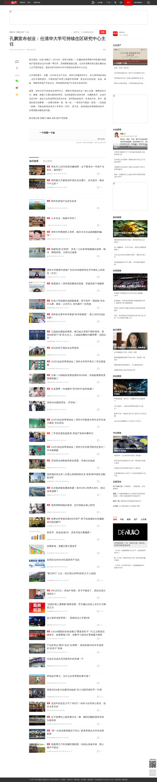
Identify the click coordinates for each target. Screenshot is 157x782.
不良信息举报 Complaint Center (104, 780)
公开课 (143, 519)
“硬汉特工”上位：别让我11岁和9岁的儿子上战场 (71, 573)
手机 (122, 519)
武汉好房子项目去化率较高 (65, 348)
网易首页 (23, 2)
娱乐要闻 (117, 330)
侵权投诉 (125, 780)
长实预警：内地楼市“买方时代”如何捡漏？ (72, 389)
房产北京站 (101, 139)
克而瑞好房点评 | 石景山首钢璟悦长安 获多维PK (130, 78)
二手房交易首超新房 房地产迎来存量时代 (72, 433)
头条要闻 (117, 129)
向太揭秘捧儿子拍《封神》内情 (125, 352)
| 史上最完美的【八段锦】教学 (126, 506)
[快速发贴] (17, 61)
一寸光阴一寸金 (47, 132)
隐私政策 (90, 780)
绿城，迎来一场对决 (121, 68)
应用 (28, 2)
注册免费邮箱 (138, 2)
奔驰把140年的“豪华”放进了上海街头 (127, 468)
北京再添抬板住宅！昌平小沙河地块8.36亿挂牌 (130, 73)
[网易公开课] (100, 2)
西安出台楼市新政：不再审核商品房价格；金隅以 (130, 83)
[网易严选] (109, 2)
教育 (129, 519)
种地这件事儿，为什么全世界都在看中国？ (69, 676)
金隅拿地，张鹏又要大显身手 (62, 546)
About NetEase (54, 780)
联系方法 (70, 780)
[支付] (116, 2)
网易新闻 (122, 32)
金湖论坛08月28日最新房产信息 (63, 559)
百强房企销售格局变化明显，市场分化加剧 (73, 460)
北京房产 (117, 45)
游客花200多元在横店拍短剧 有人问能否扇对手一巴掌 (74, 689)
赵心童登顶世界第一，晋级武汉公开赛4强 (68, 618)
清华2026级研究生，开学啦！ (62, 402)
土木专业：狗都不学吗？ (63, 218)
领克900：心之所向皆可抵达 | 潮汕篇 (127, 455)
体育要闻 (117, 271)
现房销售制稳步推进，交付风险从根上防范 (73, 505)
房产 (136, 519)
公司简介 (63, 780)
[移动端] (93, 2)
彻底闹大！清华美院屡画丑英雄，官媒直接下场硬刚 (77, 283)
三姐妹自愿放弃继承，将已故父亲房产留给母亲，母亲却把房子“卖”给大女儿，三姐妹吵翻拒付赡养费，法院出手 (76, 334)
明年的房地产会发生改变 (63, 201)
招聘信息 (77, 780)
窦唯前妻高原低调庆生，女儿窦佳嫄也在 (128, 365)
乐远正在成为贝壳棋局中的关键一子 (65, 659)
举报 (104, 49)
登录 (128, 2)
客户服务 (83, 780)
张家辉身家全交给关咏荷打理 (124, 370)
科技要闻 (117, 376)
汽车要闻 (117, 433)
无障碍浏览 (36, 2)
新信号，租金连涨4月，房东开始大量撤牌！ (69, 532)
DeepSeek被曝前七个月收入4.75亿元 (127, 421)
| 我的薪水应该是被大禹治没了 (127, 501)
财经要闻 (117, 217)
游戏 (115, 519)
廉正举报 (118, 780)
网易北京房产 (21, 32)
